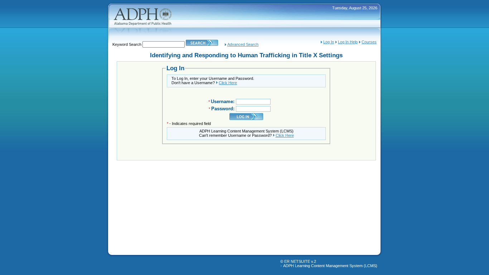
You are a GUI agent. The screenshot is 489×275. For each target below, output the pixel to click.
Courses (369, 42)
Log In (328, 42)
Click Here (228, 83)
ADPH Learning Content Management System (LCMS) (330, 266)
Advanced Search (242, 44)
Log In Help (348, 42)
